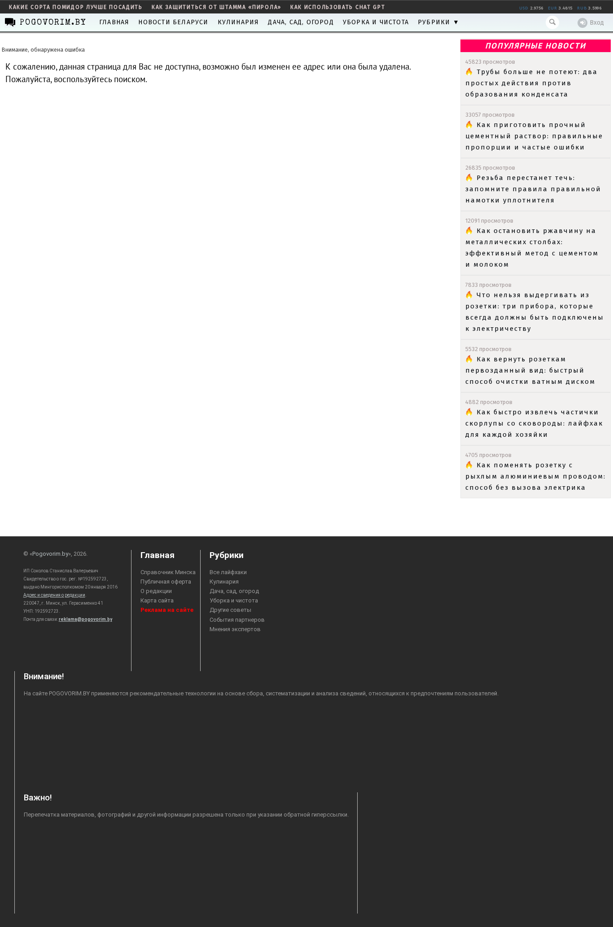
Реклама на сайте (166, 609)
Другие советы (230, 609)
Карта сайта (157, 600)
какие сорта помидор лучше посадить (76, 7)
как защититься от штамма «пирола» (216, 7)
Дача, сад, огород (300, 22)
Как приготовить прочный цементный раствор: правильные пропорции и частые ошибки (534, 136)
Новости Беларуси (173, 22)
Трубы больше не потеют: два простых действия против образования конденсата (531, 83)
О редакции (156, 591)
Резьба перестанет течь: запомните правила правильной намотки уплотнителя (533, 189)
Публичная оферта (165, 581)
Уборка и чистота (376, 22)
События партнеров (237, 619)
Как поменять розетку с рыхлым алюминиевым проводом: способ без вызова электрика (535, 476)
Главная (114, 22)
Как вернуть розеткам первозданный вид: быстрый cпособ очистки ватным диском (530, 370)
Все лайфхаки (228, 572)
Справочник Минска (168, 572)
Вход (597, 22)
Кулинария (238, 22)
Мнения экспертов (235, 629)
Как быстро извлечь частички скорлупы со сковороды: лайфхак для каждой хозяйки (534, 423)
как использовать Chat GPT (337, 7)
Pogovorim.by (50, 553)
